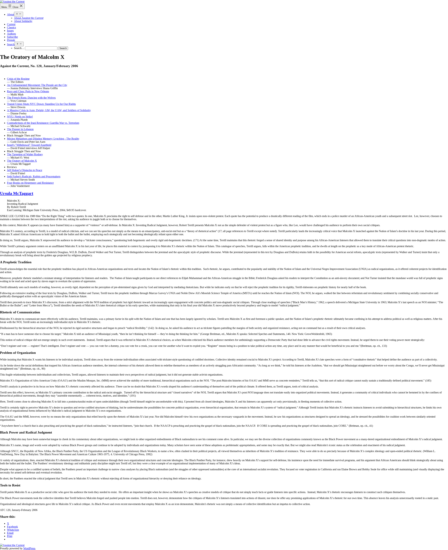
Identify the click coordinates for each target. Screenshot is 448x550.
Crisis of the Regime (18, 78)
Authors (11, 33)
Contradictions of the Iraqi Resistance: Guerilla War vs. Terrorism (43, 122)
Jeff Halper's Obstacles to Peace (24, 170)
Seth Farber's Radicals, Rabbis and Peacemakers (33, 176)
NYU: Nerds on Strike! (20, 116)
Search (11, 44)
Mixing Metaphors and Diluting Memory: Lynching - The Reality (43, 138)
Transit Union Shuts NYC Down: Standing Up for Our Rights (41, 103)
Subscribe (12, 36)
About (10, 14)
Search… (19, 48)
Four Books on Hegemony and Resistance (30, 182)
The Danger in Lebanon (20, 129)
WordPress (29, 548)
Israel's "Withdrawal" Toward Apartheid (29, 144)
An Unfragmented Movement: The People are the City (37, 85)
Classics (11, 27)
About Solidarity (23, 21)
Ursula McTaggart (16, 193)
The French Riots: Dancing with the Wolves (31, 97)
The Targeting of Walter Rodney (25, 154)
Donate (11, 40)
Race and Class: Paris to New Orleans (28, 91)
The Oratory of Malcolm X (22, 160)
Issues (10, 30)
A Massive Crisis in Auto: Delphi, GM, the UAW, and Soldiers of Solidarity (49, 110)
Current (11, 24)
